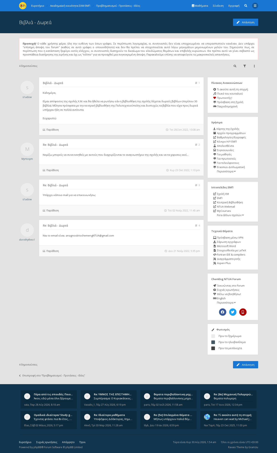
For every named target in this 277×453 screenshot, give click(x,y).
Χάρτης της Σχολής (227, 129)
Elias (26, 425)
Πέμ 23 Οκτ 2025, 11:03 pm (231, 425)
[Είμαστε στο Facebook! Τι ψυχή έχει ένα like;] (222, 312)
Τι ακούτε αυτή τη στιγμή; (232, 89)
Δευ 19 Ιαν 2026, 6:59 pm (164, 425)
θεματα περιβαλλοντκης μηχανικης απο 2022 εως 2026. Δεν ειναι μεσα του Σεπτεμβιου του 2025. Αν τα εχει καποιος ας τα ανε (173, 398)
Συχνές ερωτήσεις (227, 290)
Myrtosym (27, 159)
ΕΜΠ (219, 198)
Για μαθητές (224, 154)
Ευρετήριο (25, 442)
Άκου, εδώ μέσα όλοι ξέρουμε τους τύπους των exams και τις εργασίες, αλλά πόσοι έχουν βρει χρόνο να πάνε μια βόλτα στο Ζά (53, 398)
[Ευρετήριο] (22, 5)
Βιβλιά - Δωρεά (35, 22)
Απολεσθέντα (225, 146)
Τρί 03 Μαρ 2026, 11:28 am (107, 425)
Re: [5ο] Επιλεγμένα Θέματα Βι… (174, 415)
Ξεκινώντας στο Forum (230, 285)
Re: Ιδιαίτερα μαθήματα (109, 415)
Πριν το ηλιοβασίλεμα (232, 342)
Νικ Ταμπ (209, 425)
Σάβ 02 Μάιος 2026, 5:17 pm (46, 425)
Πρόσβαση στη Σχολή (229, 102)
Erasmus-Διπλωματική (230, 167)
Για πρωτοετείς (226, 158)
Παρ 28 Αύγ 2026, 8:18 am (45, 404)
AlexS (87, 425)
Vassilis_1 (89, 404)
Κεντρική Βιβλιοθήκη (229, 202)
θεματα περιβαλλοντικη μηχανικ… (176, 394)
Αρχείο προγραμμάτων (231, 133)
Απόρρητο (68, 442)
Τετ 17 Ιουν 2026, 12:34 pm (226, 404)
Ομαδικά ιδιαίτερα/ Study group (55, 415)
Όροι (82, 442)
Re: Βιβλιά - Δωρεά (55, 145)
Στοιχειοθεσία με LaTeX (231, 250)
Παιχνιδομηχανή (226, 106)
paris (147, 404)
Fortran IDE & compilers (230, 254)
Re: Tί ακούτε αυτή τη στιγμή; (233, 415)
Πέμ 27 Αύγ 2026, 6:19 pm (111, 404)
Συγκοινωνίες (225, 150)
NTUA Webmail (225, 206)
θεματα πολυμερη (225, 398)
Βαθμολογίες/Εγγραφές (231, 137)
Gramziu (253, 447)
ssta (26, 404)
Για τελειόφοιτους (227, 163)
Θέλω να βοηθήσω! (228, 294)
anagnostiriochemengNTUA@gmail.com (90, 235)
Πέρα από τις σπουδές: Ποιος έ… (55, 394)
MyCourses (223, 211)
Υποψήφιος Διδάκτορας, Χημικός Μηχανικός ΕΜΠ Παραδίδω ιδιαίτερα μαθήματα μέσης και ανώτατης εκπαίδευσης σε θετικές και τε (113, 419)
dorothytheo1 (27, 239)
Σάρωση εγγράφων (228, 242)
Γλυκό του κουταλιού (229, 93)
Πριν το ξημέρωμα (230, 336)
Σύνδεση (218, 5)
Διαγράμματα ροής (228, 259)
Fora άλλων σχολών (229, 215)
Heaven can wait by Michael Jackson (233, 419)
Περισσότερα (225, 171)
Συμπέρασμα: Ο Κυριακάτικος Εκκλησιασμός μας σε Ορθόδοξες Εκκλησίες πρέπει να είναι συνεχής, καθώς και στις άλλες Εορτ (113, 398)
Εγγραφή (234, 5)
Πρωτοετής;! (224, 98)
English (221, 298)
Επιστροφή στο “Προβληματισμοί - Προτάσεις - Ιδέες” (54, 375)
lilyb (146, 425)
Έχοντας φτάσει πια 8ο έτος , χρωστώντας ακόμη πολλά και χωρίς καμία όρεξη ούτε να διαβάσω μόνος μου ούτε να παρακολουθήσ (53, 419)
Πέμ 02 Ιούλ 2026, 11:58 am (167, 404)
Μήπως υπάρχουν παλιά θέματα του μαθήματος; (173, 419)
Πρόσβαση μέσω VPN (229, 237)
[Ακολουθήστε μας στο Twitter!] (232, 312)
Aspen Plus (223, 263)
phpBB (37, 447)
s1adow (27, 97)
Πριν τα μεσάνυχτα (230, 348)
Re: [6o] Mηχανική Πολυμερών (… (235, 394)
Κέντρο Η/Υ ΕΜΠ (226, 141)
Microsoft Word (226, 246)
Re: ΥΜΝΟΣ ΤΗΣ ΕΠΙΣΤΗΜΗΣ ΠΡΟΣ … (118, 394)
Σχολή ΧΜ (222, 194)
